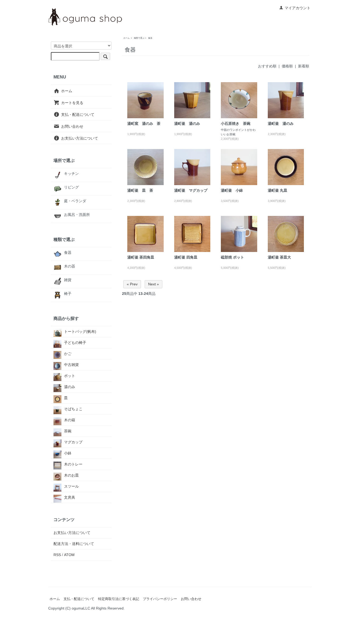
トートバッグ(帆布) (80, 331)
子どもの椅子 (75, 342)
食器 (150, 38)
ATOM (69, 555)
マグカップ (73, 442)
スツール (71, 486)
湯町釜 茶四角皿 (140, 257)
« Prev (132, 284)
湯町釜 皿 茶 (140, 190)
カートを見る (72, 103)
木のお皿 (71, 475)
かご (67, 353)
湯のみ (69, 387)
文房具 (69, 497)
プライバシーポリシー (160, 599)
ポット (69, 376)
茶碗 (67, 431)
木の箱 (69, 420)
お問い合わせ (72, 126)
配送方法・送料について (73, 544)
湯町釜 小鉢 (232, 190)
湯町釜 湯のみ (187, 123)
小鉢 (67, 453)
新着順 (303, 66)
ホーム (126, 38)
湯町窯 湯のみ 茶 (143, 123)
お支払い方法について (79, 138)
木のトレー (73, 464)
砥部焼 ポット (232, 257)
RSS (57, 555)
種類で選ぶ (139, 38)
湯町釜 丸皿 (277, 190)
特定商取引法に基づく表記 (118, 599)
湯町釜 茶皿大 (279, 257)
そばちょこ (73, 409)
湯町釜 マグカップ (190, 190)
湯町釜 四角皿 (185, 257)
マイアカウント (297, 8)
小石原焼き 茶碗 (235, 123)
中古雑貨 (71, 365)
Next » (153, 284)
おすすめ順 (267, 66)
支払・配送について (77, 114)
